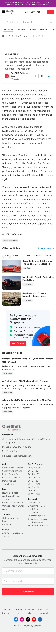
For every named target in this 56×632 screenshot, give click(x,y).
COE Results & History (12, 533)
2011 (38, 471)
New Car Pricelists (10, 492)
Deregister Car (9, 481)
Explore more (44, 248)
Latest (6, 255)
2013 (38, 474)
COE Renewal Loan (11, 518)
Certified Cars (34, 502)
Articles (15, 36)
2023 (38, 490)
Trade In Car (8, 484)
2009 (38, 467)
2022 (30, 490)
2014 (30, 477)
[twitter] (42, 76)
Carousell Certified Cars (13, 502)
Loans (5, 521)
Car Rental (33, 512)
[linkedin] (48, 76)
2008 (30, 467)
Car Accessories (35, 522)
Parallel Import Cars (37, 515)
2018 (30, 484)
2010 (30, 471)
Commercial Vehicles (37, 519)
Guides (33, 29)
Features (44, 29)
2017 (38, 481)
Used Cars (33, 509)
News (25, 36)
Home (5, 36)
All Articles (9, 22)
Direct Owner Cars (36, 506)
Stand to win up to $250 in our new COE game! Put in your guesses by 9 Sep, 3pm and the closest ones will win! (28, 3)
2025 (38, 494)
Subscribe (28, 591)
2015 (38, 477)
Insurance (6, 524)
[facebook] (36, 76)
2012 (30, 474)
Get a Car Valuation (11, 477)
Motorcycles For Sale (38, 525)
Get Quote (18, 343)
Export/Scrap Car (10, 474)
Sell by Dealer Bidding (12, 467)
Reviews (21, 29)
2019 (38, 484)
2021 (38, 487)
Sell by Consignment (12, 471)
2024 (30, 494)
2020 (30, 487)
